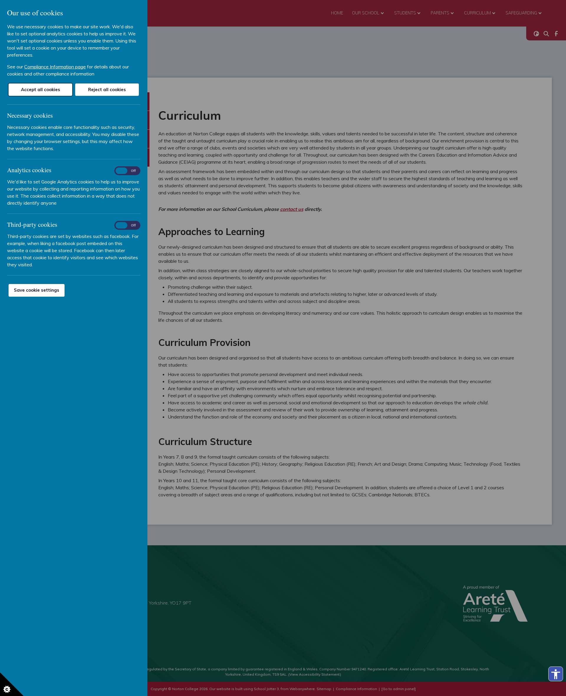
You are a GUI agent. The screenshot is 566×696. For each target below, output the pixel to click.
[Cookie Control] (12, 684)
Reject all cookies (107, 89)
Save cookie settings (36, 290)
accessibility (556, 674)
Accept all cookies (40, 89)
